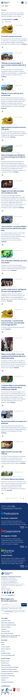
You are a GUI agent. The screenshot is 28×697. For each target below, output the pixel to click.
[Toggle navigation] (26, 2)
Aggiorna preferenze (7, 682)
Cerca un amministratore (8, 625)
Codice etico (4, 678)
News (2, 642)
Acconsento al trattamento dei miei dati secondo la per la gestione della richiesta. (15, 611)
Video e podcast (6, 649)
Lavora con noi (5, 631)
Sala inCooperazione (7, 633)
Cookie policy (5, 663)
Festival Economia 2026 (8, 655)
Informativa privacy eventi (9, 669)
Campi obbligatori (5, 613)
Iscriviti (24, 604)
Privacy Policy (4, 608)
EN (19, 2)
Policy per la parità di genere (9, 667)
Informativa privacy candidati (10, 671)
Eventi (3, 644)
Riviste (3, 651)
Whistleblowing (6, 665)
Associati (4, 629)
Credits (3, 680)
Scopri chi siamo (6, 620)
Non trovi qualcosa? (7, 673)
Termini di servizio (13, 608)
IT (17, 2)
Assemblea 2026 (5, 653)
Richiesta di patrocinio (8, 675)
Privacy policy (5, 661)
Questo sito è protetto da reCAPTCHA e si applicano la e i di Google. (12, 608)
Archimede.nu (11, 595)
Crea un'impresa (5, 627)
